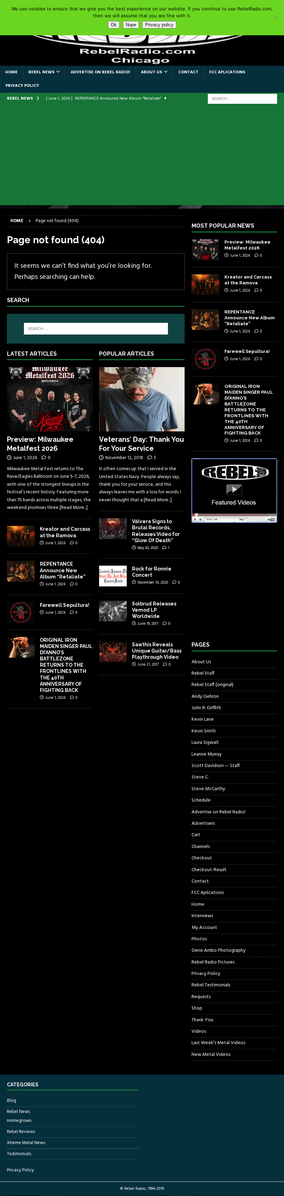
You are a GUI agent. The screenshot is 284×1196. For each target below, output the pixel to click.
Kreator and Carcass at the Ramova (248, 279)
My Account (204, 928)
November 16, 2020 (152, 582)
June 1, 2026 (25, 458)
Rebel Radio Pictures (213, 962)
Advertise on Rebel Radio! (100, 72)
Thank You (202, 1020)
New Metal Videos (211, 1055)
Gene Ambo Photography (219, 951)
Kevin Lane (203, 719)
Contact (188, 72)
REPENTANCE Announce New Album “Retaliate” (63, 570)
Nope (131, 24)
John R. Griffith (206, 708)
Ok (114, 24)
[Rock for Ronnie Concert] (113, 576)
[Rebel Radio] (142, 61)
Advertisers (203, 824)
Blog (11, 1100)
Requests (201, 997)
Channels (201, 847)
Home (11, 72)
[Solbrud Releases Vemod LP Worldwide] (113, 611)
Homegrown (19, 1120)
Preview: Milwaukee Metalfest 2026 (247, 244)
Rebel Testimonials (211, 985)
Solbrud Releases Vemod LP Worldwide (154, 610)
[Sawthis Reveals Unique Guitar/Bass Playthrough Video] (113, 651)
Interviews (202, 916)
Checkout (202, 858)
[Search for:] (242, 99)
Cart (196, 835)
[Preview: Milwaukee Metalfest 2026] (50, 399)
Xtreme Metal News (26, 1143)
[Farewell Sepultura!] (21, 612)
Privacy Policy (22, 85)
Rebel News (41, 72)
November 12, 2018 (124, 458)
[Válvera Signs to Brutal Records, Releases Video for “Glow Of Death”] (113, 528)
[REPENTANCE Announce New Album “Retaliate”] (21, 571)
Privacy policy (159, 24)
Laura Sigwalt (205, 743)
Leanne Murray (207, 754)
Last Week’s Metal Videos (218, 1043)
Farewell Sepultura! (64, 605)
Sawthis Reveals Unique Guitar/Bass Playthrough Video (156, 651)
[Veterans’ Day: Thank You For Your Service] (142, 399)
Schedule (201, 800)
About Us (151, 72)
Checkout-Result (209, 870)
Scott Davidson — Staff (216, 766)
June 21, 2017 (148, 664)
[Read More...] (74, 508)
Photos (199, 939)
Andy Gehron (205, 697)
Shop (197, 1008)
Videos (199, 1031)
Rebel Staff (203, 673)
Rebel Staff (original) (212, 685)
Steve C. (200, 777)
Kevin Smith (204, 731)
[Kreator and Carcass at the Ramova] (21, 536)
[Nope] (275, 17)
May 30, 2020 (147, 548)
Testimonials (19, 1154)
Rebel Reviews (21, 1131)
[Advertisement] (142, 156)
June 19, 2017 (147, 624)
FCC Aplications (227, 72)
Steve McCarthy (208, 789)
